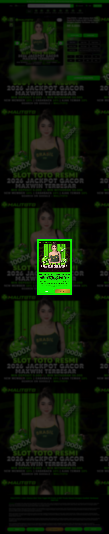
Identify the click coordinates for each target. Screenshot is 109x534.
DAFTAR (62, 291)
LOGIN (46, 291)
